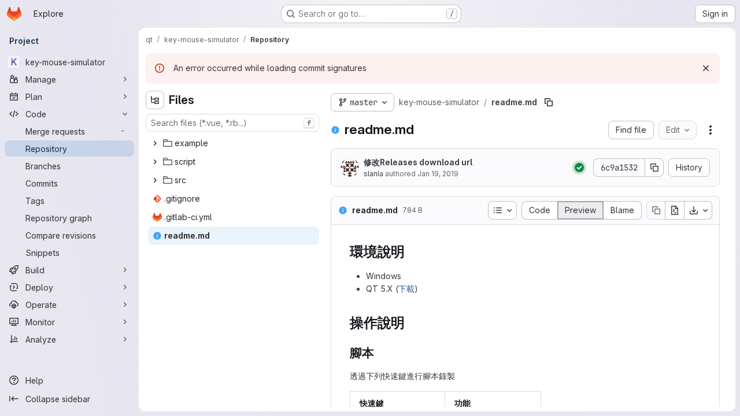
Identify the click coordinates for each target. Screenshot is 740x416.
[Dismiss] (706, 68)
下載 (406, 289)
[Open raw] (674, 210)
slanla (373, 173)
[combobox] (232, 123)
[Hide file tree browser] (155, 100)
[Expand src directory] (155, 180)
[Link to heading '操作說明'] (412, 322)
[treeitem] (233, 143)
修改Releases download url (418, 162)
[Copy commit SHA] (654, 167)
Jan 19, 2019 (437, 173)
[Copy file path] (548, 102)
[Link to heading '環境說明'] (412, 251)
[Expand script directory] (155, 162)
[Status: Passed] (579, 167)
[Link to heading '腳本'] (380, 353)
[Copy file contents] (655, 210)
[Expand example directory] (155, 143)
